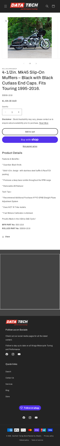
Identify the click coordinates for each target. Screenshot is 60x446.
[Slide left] (24, 63)
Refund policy (24, 440)
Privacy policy (49, 436)
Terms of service (37, 440)
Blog (7, 390)
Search (8, 371)
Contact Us (10, 378)
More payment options (30, 146)
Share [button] (7, 236)
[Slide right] (36, 63)
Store (8, 396)
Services (9, 384)
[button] (6, 6)
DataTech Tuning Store (20, 436)
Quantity (5, 106)
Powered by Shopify (34, 436)
